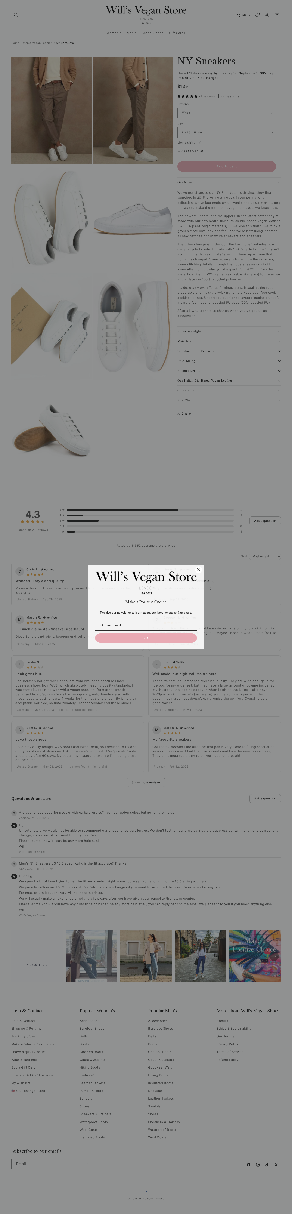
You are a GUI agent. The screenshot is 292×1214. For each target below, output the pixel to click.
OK (146, 637)
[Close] (198, 570)
